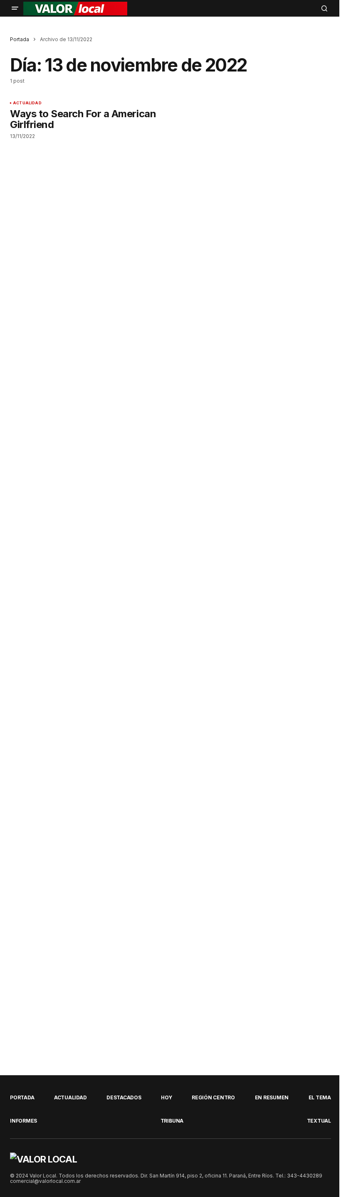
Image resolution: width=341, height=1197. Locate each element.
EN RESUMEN (272, 1097)
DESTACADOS (123, 1097)
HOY (166, 1097)
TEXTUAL (319, 1121)
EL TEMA (320, 1097)
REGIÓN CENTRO (213, 1097)
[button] (15, 8)
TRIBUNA (172, 1121)
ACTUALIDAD (27, 103)
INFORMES (23, 1121)
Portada (19, 39)
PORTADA (22, 1097)
